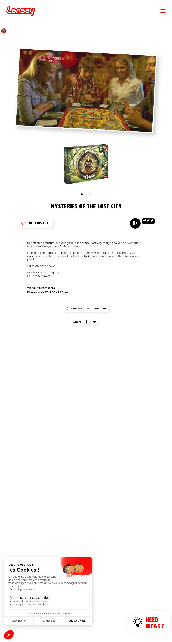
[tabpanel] (86, 164)
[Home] (20, 11)
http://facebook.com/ (86, 321)
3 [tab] (90, 194)
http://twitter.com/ (94, 321)
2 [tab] (86, 194)
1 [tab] (82, 194)
